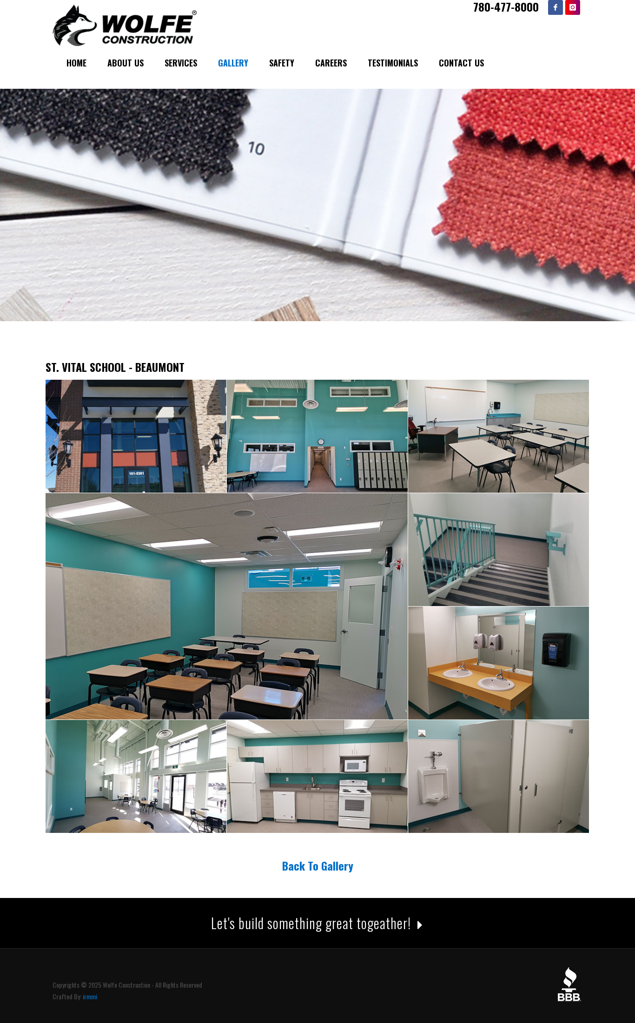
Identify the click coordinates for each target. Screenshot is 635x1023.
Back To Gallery (317, 865)
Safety (281, 63)
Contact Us (461, 63)
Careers (331, 63)
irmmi (90, 996)
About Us (125, 63)
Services (181, 63)
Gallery (233, 63)
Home (76, 63)
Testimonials (393, 63)
